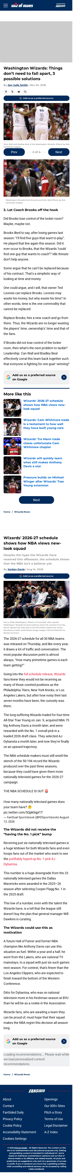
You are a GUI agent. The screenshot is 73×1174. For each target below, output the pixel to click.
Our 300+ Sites (54, 1106)
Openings (51, 1099)
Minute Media (20, 1148)
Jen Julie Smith (18, 85)
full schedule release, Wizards (44, 674)
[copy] (25, 91)
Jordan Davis (16, 569)
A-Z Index (51, 1132)
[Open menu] (6, 5)
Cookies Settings (15, 1138)
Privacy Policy (12, 1119)
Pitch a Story (53, 1112)
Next (58, 152)
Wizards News (22, 511)
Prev (14, 152)
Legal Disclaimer (56, 1125)
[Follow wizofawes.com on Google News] (64, 377)
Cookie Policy (12, 1125)
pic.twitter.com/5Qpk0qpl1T (23, 812)
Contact (8, 1106)
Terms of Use (53, 1119)
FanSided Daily (13, 1112)
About (7, 1099)
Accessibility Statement (19, 1132)
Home (7, 511)
